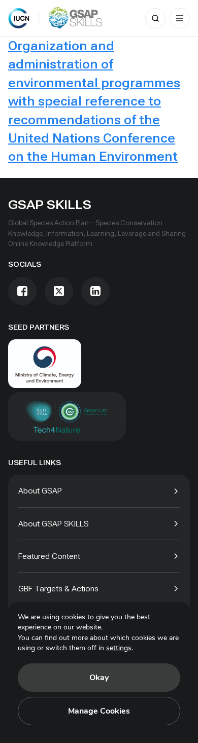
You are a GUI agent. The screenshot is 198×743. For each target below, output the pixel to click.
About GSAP (40, 491)
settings (118, 648)
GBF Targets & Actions (58, 588)
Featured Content (49, 556)
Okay (99, 677)
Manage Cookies (99, 711)
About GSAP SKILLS (53, 523)
